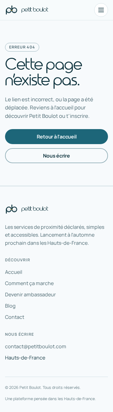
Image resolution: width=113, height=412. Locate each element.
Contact (14, 317)
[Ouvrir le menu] (101, 10)
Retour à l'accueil (57, 136)
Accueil (13, 272)
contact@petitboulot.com (35, 346)
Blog (10, 305)
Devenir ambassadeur (30, 294)
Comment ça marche (29, 283)
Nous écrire (56, 155)
